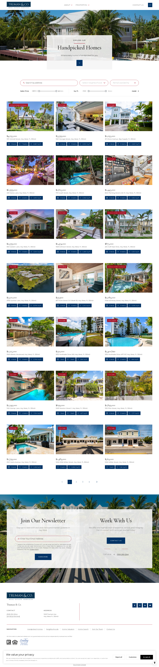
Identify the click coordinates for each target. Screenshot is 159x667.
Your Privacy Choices (79, 664)
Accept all (146, 657)
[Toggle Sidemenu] (150, 5)
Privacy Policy (34, 549)
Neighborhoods (120, 5)
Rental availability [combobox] (121, 83)
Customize (132, 657)
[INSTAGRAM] (140, 605)
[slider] (39, 91)
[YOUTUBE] (150, 605)
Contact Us (138, 5)
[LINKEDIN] (145, 605)
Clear (134, 91)
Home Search (54, 5)
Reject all (119, 657)
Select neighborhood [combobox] (92, 83)
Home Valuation (101, 5)
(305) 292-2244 (123, 554)
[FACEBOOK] (134, 605)
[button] (116, 541)
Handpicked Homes (35, 629)
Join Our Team (97, 629)
